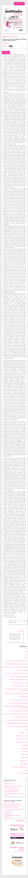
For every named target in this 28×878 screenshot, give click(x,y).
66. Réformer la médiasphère (20, 717)
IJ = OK (5, 781)
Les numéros (24, 754)
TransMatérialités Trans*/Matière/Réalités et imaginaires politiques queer (12, 815)
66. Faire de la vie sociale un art (20, 685)
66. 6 (25, 651)
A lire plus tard (19, 3)
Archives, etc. (24, 732)
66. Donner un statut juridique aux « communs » (16, 673)
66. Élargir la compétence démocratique (18, 679)
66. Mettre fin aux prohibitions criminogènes (17, 703)
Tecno (25, 770)
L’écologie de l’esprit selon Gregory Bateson (13, 809)
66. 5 (25, 648)
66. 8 (25, 657)
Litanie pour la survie (8, 783)
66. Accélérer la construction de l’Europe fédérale (16, 660)
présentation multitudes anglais (20, 767)
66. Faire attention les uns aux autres (19, 682)
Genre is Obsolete (8, 811)
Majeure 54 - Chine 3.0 (10, 36)
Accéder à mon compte (19, 851)
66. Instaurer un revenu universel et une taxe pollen (15, 693)
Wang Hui (6, 43)
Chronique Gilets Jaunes (21, 738)
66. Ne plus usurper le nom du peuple (18, 710)
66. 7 (25, 654)
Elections (25, 745)
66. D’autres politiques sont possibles (19, 676)
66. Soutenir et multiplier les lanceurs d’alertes (17, 720)
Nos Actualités (24, 763)
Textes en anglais (23, 773)
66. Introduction (23, 696)
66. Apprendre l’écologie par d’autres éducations (16, 663)
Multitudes (24, 757)
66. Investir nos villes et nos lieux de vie (18, 699)
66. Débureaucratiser (22, 670)
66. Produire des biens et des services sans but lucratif (15, 713)
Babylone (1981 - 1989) (21, 735)
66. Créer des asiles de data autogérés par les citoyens (15, 667)
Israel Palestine (23, 748)
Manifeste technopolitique (9, 801)
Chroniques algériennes (21, 742)
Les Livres (24, 751)
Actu (26, 729)
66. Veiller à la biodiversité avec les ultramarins (16, 723)
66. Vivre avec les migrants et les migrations (17, 726)
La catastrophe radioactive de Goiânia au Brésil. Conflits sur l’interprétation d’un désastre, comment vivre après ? (13, 805)
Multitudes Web (23, 760)
